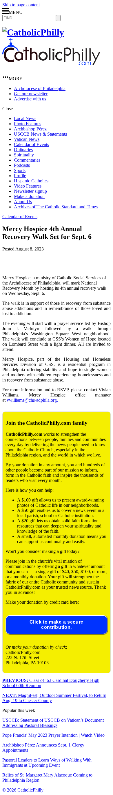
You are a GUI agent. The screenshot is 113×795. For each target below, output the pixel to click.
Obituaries (23, 149)
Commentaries (27, 160)
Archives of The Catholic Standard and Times (56, 206)
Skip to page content (21, 4)
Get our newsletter (31, 93)
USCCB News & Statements (40, 134)
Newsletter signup (30, 191)
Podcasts (22, 165)
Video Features (27, 186)
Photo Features (27, 123)
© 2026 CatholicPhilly (22, 789)
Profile (20, 175)
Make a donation (29, 196)
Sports (19, 170)
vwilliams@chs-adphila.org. (32, 400)
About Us (23, 201)
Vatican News (26, 139)
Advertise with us (30, 98)
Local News (25, 118)
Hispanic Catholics (31, 180)
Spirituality (24, 154)
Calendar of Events (31, 144)
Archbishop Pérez (30, 128)
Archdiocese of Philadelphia (39, 88)
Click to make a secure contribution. (56, 625)
